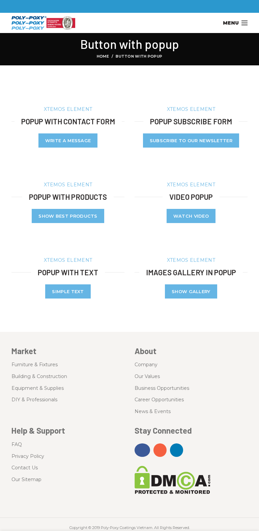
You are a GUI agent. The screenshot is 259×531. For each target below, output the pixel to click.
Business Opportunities (162, 388)
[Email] (129, 6)
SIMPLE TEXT (68, 291)
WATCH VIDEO (191, 216)
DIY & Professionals (34, 400)
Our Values (147, 376)
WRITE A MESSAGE (68, 140)
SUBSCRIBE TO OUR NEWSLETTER (191, 140)
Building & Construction (39, 376)
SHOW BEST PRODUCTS (67, 216)
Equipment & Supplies (37, 388)
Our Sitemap (26, 479)
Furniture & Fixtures (34, 365)
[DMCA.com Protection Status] (172, 479)
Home (103, 56)
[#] (142, 450)
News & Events (153, 411)
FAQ (16, 444)
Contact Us (24, 468)
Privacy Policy (27, 456)
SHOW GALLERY (191, 291)
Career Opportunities (159, 400)
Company (146, 365)
